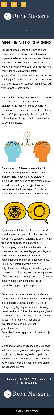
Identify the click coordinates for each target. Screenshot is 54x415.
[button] (27, 30)
